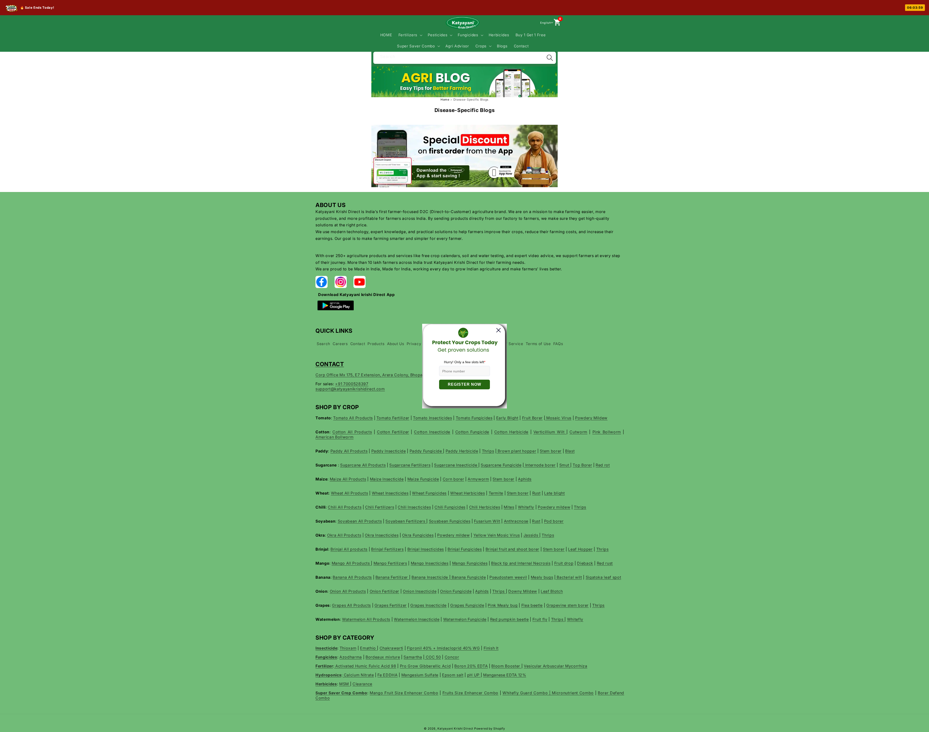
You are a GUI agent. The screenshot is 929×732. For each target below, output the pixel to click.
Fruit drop (564, 563)
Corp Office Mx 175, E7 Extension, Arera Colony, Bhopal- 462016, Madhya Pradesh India (400, 374)
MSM (344, 683)
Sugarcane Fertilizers (409, 465)
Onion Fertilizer (384, 591)
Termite (496, 493)
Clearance (362, 683)
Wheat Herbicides (467, 493)
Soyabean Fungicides (450, 521)
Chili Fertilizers (379, 507)
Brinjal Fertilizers (387, 549)
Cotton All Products (352, 431)
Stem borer (551, 451)
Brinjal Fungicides (465, 549)
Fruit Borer (532, 417)
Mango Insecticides (430, 563)
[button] (409, 35)
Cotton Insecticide (432, 431)
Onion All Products (348, 591)
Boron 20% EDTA (471, 666)
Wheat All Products (349, 493)
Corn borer (453, 479)
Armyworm (478, 479)
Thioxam (348, 648)
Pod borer (554, 521)
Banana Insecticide (430, 577)
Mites (509, 507)
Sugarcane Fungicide (501, 465)
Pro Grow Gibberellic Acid (425, 666)
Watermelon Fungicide (465, 619)
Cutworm (578, 431)
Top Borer (582, 465)
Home (445, 99)
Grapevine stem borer (567, 605)
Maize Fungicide (423, 479)
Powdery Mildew (591, 417)
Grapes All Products (351, 605)
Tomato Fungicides (474, 417)
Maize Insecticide (387, 479)
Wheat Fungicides (429, 493)
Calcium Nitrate (358, 675)
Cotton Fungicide (472, 431)
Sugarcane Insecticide (456, 465)
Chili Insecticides (414, 507)
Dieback (585, 563)
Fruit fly (539, 619)
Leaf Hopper (580, 549)
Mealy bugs (542, 577)
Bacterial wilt (569, 577)
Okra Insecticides (381, 535)
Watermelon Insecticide (417, 619)
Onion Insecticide (419, 591)
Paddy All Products (349, 451)
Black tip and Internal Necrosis (520, 563)
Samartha (413, 657)
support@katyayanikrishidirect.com (350, 388)
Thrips (488, 451)
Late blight (554, 493)
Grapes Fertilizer (391, 605)
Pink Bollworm (606, 431)
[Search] (549, 58)
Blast (570, 451)
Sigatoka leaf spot (603, 577)
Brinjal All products (348, 549)
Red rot (603, 465)
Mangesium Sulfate (419, 675)
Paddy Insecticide (388, 451)
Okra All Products (344, 535)
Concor (452, 657)
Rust (536, 493)
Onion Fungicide (456, 591)
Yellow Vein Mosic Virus (496, 535)
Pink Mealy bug (502, 605)
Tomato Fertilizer (392, 417)
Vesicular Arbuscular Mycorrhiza (555, 666)
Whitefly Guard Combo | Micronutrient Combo (548, 692)
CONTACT (329, 364)
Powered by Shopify (489, 728)
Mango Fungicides (470, 563)
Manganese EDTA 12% (504, 675)
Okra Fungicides (418, 535)
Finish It (491, 648)
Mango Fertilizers (390, 563)
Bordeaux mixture (383, 657)
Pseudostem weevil (508, 577)
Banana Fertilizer (392, 577)
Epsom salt (453, 675)
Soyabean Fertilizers (405, 521)
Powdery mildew (554, 507)
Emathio (368, 648)
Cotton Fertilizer (393, 431)
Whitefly (526, 507)
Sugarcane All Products (363, 465)
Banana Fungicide (468, 577)
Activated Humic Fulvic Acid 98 (365, 666)
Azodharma (350, 657)
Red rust (605, 563)
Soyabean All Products (360, 521)
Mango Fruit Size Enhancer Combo (404, 692)
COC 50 (433, 657)
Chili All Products (344, 507)
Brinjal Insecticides (425, 549)
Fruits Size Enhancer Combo (470, 692)
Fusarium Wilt (487, 521)
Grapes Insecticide (428, 605)
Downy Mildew (522, 591)
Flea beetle (532, 605)
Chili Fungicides (450, 507)
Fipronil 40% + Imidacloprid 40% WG (443, 648)
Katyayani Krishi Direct (455, 728)
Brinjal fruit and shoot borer (512, 549)
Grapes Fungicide (467, 605)
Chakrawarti (391, 648)
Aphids (525, 479)
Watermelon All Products (366, 619)
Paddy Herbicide (462, 451)
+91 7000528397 (351, 383)
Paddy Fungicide (426, 451)
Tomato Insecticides (432, 417)
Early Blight (507, 417)
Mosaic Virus (558, 417)
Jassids (531, 535)
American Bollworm (334, 437)
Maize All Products (348, 479)
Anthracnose (516, 521)
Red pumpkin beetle (509, 619)
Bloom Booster (506, 666)
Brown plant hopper (516, 451)
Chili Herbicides (484, 507)
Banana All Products (352, 577)
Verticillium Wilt (549, 431)
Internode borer (540, 465)
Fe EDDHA (387, 675)
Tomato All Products (353, 417)
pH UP (474, 675)
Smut (564, 465)
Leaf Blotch (552, 591)
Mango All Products (351, 563)
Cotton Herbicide (511, 431)
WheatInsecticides (390, 493)
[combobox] (464, 57)
